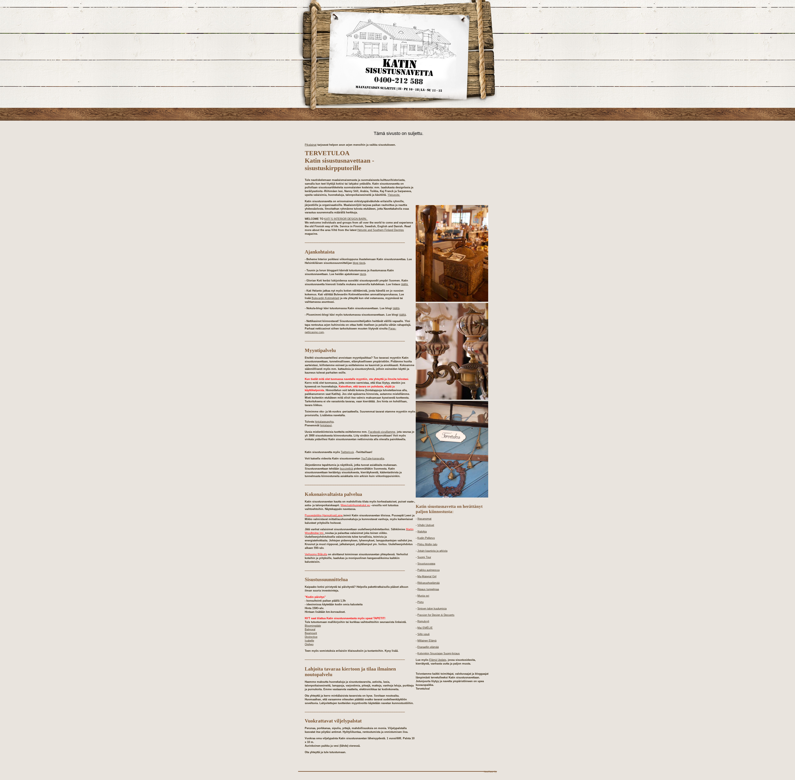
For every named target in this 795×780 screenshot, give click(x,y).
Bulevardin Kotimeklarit (325, 298)
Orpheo (309, 644)
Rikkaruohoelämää (428, 582)
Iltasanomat (424, 518)
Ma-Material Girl (426, 576)
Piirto (420, 602)
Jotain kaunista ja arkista (432, 550)
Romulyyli (423, 621)
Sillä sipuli (423, 634)
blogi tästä (359, 262)
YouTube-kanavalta (372, 458)
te (445, 659)
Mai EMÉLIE (425, 627)
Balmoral (310, 629)
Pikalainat (311, 144)
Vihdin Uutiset (425, 525)
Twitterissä (347, 452)
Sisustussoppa (426, 563)
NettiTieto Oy (490, 771)
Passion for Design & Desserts (435, 615)
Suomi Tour (424, 557)
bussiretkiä (346, 468)
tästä (363, 274)
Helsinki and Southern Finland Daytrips (380, 230)
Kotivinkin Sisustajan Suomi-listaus (438, 653)
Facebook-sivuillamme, (382, 431)
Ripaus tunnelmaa (428, 589)
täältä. (404, 284)
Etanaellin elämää (428, 647)
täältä (396, 308)
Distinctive (311, 636)
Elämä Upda (436, 659)
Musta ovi (423, 595)
